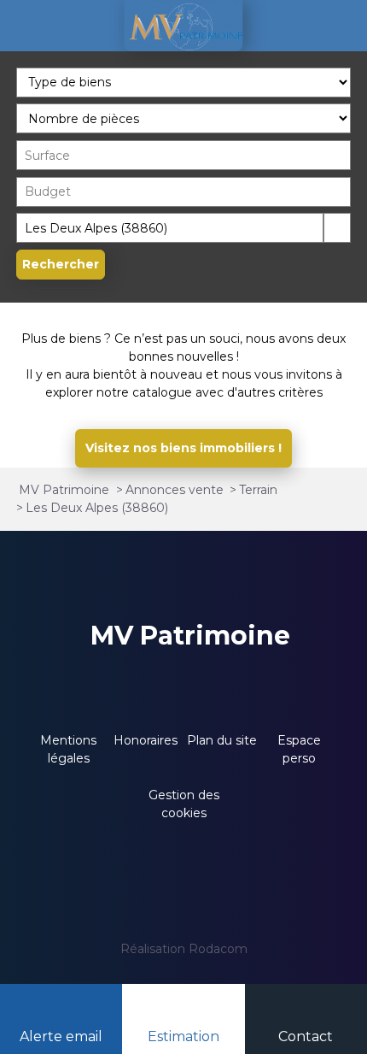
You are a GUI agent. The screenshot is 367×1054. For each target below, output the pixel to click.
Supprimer (310, 227)
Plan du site (222, 740)
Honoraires (146, 740)
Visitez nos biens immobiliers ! (183, 448)
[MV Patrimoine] (183, 25)
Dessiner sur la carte (337, 228)
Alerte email (61, 1036)
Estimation (183, 1036)
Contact (305, 1036)
